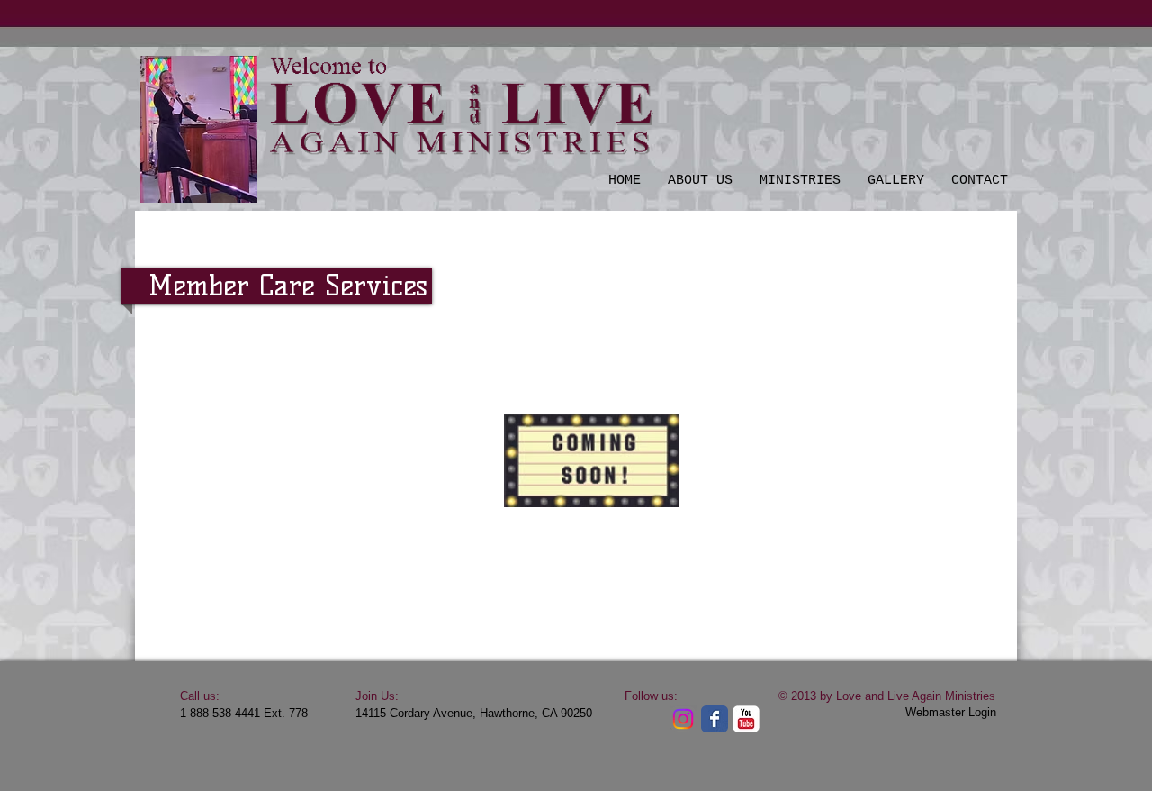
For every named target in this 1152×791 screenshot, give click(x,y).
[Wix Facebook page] (714, 718)
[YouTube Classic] (746, 718)
